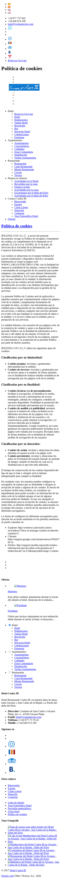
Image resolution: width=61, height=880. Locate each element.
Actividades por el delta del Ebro (31, 195)
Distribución (20, 154)
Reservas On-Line (17, 60)
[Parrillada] (20, 605)
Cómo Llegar (21, 207)
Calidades (19, 149)
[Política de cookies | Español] (9, 7)
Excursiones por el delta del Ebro (31, 192)
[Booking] (10, 53)
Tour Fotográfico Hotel (26, 216)
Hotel (17, 117)
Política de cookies (16, 226)
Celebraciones (21, 134)
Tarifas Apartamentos (25, 157)
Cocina (18, 172)
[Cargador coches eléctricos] (10, 57)
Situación (19, 210)
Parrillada (13, 611)
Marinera (12, 591)
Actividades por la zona (26, 189)
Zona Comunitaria (23, 152)
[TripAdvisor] (10, 48)
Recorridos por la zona (26, 184)
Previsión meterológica (19, 808)
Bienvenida (20, 201)
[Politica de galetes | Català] (9, 4)
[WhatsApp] (10, 28)
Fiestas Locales (22, 187)
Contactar (19, 213)
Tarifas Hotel (21, 122)
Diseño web (7, 875)
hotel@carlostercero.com (20, 24)
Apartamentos (21, 143)
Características (21, 146)
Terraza (18, 175)
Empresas (19, 137)
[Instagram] (10, 39)
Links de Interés (16, 802)
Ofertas (11, 219)
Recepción (19, 125)
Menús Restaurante (24, 169)
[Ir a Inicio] (24, 105)
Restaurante (20, 163)
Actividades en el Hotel (26, 181)
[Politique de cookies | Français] (9, 12)
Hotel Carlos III (18, 870)
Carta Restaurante (23, 166)
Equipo (18, 204)
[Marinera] (20, 586)
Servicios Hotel (22, 131)
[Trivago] (10, 44)
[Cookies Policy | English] (9, 9)
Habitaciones (21, 119)
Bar (16, 128)
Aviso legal (13, 811)
